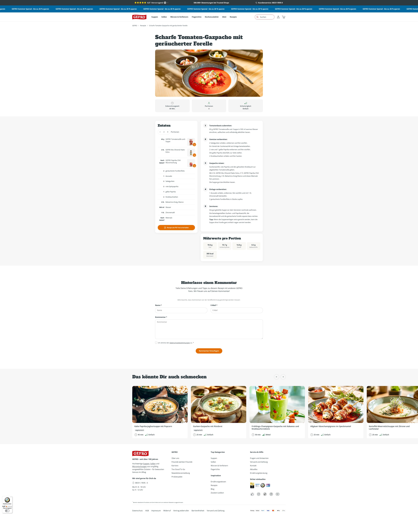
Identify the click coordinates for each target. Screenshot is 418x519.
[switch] (7, 510)
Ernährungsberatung (258, 473)
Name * (158, 305)
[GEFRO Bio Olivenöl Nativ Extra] (191, 152)
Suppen (146, 463)
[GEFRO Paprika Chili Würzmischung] (191, 163)
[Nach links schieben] (276, 376)
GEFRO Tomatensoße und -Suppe (176, 140)
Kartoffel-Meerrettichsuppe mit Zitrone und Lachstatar (389, 427)
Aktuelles (253, 469)
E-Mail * (214, 305)
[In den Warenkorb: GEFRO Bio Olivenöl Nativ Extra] (194, 155)
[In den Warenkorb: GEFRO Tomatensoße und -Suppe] (194, 144)
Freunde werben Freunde (182, 462)
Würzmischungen (139, 466)
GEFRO (134, 26)
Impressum (156, 510)
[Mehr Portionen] (167, 132)
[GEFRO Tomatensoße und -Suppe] (191, 142)
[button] (283, 17)
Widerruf (167, 510)
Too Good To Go (178, 469)
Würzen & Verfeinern (219, 465)
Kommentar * (161, 317)
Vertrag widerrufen (181, 510)
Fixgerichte (215, 469)
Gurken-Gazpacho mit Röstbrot (207, 426)
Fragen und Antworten (259, 458)
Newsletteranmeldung (181, 473)
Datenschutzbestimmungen (180, 343)
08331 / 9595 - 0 (141, 483)
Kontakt (253, 465)
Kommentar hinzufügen (209, 351)
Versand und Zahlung (259, 462)
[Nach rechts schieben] (283, 376)
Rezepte (143, 26)
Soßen (153, 463)
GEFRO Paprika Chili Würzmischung (173, 161)
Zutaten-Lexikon (217, 493)
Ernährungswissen (218, 481)
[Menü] (11, 497)
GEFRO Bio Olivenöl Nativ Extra (175, 151)
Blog (212, 489)
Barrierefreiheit (198, 510)
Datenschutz (137, 510)
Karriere (175, 465)
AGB (147, 510)
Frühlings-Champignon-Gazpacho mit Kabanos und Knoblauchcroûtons (275, 427)
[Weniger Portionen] (160, 132)
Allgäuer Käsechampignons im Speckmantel (330, 426)
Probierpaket (177, 477)
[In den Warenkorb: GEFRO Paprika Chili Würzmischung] (194, 165)
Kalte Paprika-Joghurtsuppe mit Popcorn (153, 426)
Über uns (175, 458)
